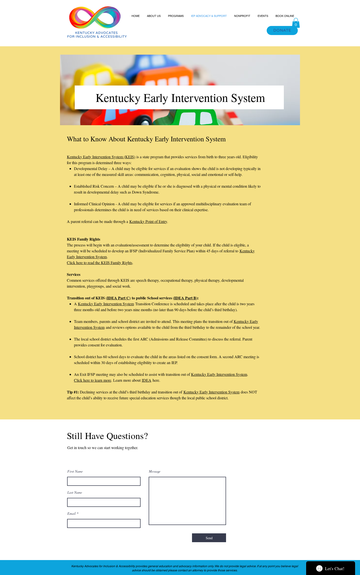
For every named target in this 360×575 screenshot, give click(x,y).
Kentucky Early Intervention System (211, 391)
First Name (75, 471)
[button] (296, 23)
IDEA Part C (118, 298)
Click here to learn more (92, 380)
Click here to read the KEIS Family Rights (99, 262)
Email (71, 513)
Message (154, 471)
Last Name (74, 492)
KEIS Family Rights (83, 239)
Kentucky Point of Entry (148, 221)
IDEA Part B (185, 298)
